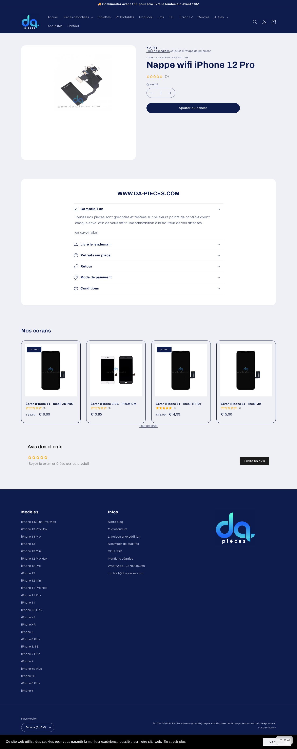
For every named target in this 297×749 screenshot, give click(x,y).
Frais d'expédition (158, 51)
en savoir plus (86, 232)
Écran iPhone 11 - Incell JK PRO (49, 403)
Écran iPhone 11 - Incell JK (241, 403)
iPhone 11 (28, 602)
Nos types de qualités (123, 543)
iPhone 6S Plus (31, 668)
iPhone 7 (27, 661)
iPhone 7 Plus (30, 654)
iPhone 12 (28, 573)
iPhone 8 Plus (30, 639)
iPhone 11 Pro (31, 595)
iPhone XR (28, 624)
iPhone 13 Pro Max (34, 529)
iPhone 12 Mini (31, 580)
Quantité (152, 84)
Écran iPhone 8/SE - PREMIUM (113, 403)
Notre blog (115, 521)
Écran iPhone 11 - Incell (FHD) (178, 403)
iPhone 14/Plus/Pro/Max (38, 521)
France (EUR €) (36, 727)
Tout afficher (148, 425)
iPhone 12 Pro (31, 565)
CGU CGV (115, 551)
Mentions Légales (120, 558)
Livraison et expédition (124, 536)
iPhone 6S (28, 676)
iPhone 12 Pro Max (34, 558)
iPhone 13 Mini (31, 551)
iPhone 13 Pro (31, 536)
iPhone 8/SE (30, 646)
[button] (78, 17)
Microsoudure (117, 529)
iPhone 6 (27, 690)
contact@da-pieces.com (125, 573)
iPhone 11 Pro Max (34, 587)
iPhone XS (28, 617)
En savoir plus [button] (175, 741)
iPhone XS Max (31, 610)
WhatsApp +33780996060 (126, 565)
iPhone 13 (28, 543)
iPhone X (27, 632)
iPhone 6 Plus (30, 683)
